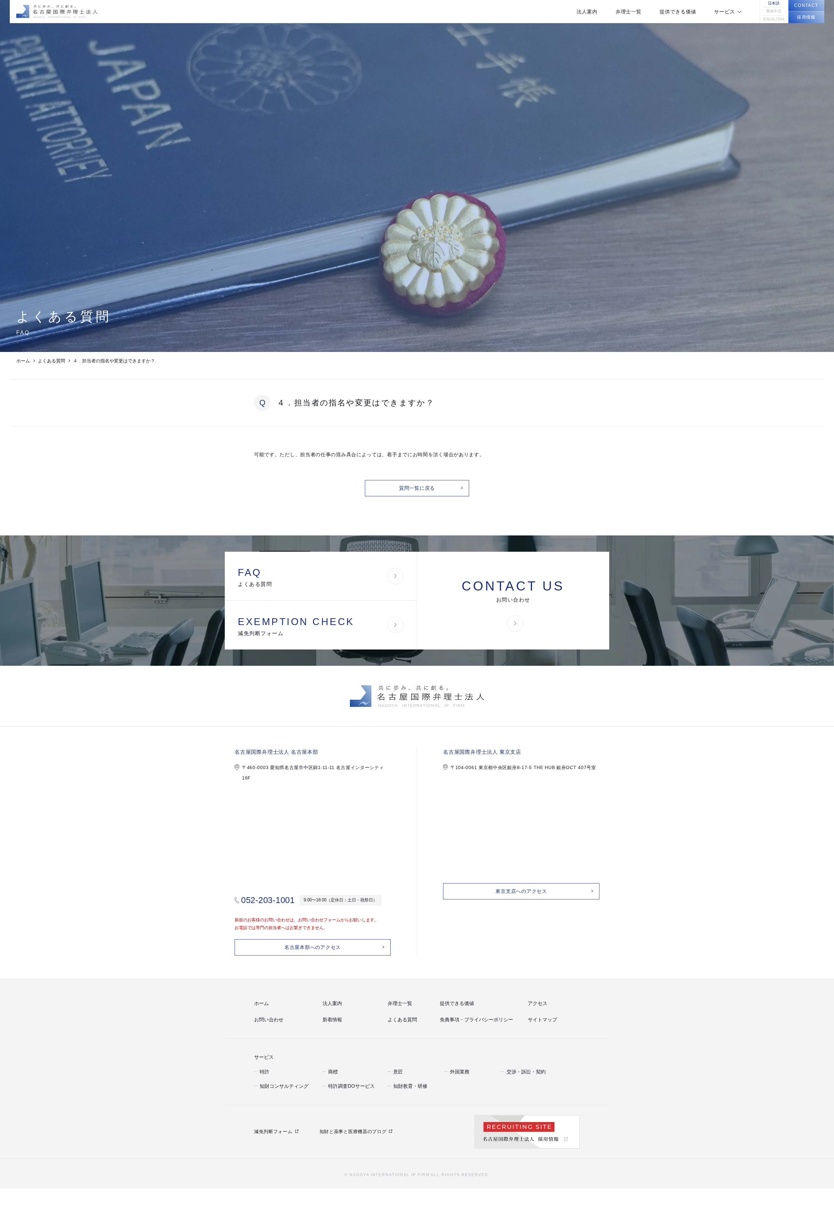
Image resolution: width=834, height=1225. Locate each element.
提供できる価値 (454, 1003)
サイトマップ (540, 1019)
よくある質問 (51, 360)
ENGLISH (773, 19)
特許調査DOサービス (348, 1085)
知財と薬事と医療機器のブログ (353, 1130)
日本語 (774, 3)
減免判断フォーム (273, 1130)
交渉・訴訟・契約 (523, 1070)
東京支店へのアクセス (521, 891)
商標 (332, 1070)
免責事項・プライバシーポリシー (471, 1019)
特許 (264, 1070)
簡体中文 (774, 11)
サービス (262, 1056)
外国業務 (458, 1070)
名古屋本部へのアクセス (312, 947)
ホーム (23, 360)
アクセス (536, 1003)
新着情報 (331, 1019)
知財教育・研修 (408, 1085)
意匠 (397, 1070)
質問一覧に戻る (417, 488)
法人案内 (331, 1003)
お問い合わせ (267, 1019)
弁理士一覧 (398, 1003)
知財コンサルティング (281, 1085)
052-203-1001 (268, 900)
